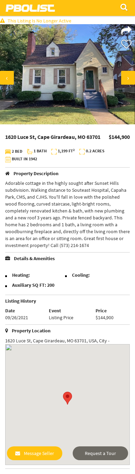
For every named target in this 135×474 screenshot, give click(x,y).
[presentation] (7, 78)
